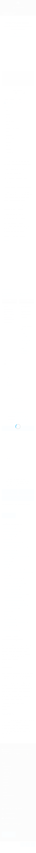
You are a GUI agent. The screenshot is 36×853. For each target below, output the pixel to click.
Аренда (5, 779)
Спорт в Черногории (10, 608)
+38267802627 (10, 813)
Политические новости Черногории (15, 603)
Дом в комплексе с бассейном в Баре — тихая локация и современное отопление (9, 314)
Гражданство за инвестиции (13, 578)
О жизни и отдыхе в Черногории (14, 595)
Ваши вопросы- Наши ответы (13, 570)
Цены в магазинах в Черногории (14, 622)
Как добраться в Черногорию (13, 584)
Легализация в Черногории (12, 545)
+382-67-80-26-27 (22, 416)
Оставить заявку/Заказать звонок (18, 428)
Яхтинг (6, 628)
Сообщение (7, 458)
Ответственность (8, 795)
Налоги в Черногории (11, 589)
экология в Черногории (10, 631)
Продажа (6, 776)
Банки (6, 564)
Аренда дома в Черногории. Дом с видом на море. (26, 312)
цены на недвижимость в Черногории (15, 556)
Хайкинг (6, 617)
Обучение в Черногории (12, 597)
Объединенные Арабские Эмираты (14, 548)
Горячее (5, 769)
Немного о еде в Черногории (13, 592)
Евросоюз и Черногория (12, 581)
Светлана (9, 847)
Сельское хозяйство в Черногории (15, 606)
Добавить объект (9, 14)
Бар (5, 567)
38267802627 (20, 7)
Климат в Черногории (11, 586)
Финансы (7, 614)
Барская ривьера (14, 20)
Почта (5, 798)
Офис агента (7, 766)
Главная (11, 18)
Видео (6, 575)
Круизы (5, 782)
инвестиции (6, 539)
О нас (5, 789)
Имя (5, 433)
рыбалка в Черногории (10, 553)
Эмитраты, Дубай (9, 551)
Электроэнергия (9, 625)
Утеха (25, 20)
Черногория (7, 559)
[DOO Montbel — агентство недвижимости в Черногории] (18, 4)
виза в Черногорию (9, 534)
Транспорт (7, 611)
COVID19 (7, 562)
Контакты (6, 786)
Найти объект (7, 773)
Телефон (6, 450)
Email (5, 442)
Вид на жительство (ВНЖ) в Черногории (17, 573)
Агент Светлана (18, 412)
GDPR (5, 792)
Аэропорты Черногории (11, 531)
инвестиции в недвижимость (12, 542)
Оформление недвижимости (13, 600)
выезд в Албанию (8, 537)
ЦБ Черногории (9, 620)
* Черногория (21, 18)
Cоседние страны (8, 528)
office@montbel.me (20, 422)
